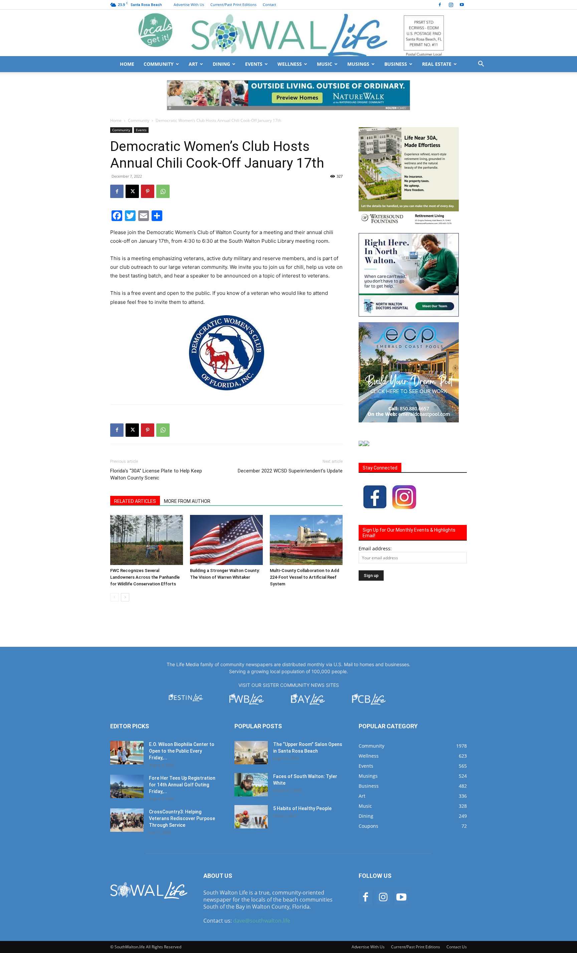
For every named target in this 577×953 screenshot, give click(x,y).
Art (193, 64)
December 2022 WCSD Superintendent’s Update (290, 471)
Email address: (375, 548)
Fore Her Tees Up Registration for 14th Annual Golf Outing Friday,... (182, 784)
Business (395, 64)
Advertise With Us (189, 4)
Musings (358, 64)
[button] (481, 64)
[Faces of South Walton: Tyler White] (251, 784)
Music (324, 64)
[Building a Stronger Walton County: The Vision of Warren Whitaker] (226, 540)
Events (253, 64)
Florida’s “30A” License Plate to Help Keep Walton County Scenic (156, 474)
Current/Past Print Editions (233, 4)
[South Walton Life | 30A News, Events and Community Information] (288, 33)
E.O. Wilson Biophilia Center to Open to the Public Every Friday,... (181, 751)
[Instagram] (451, 4)
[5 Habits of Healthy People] (251, 816)
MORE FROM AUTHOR (187, 501)
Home (127, 64)
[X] (132, 191)
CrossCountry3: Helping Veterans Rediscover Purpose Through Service (182, 818)
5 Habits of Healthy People (302, 808)
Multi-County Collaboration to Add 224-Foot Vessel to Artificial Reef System (304, 577)
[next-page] (125, 597)
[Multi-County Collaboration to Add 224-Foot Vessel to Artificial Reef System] (306, 540)
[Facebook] (440, 4)
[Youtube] (462, 4)
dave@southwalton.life (261, 920)
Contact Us (456, 947)
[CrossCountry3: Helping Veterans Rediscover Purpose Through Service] (127, 820)
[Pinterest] (147, 191)
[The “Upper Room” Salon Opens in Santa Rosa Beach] (251, 752)
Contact (269, 4)
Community (159, 64)
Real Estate (436, 64)
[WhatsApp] (163, 191)
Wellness (289, 64)
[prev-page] (114, 597)
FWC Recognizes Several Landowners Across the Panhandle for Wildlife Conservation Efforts (145, 577)
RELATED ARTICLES (135, 501)
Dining (221, 64)
